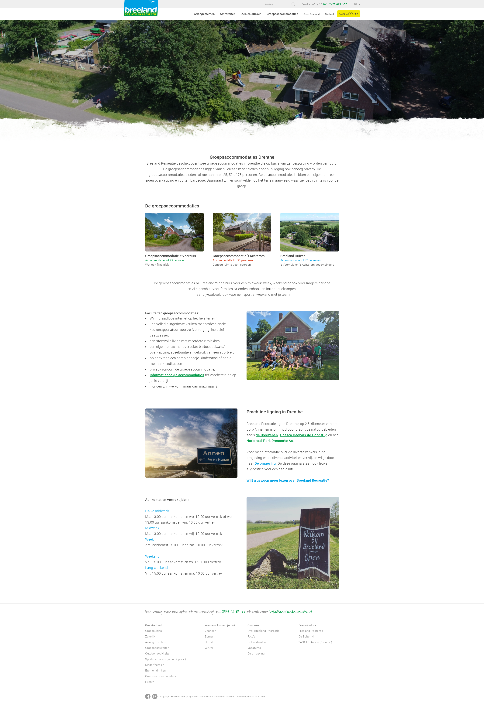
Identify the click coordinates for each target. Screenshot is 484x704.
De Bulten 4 (306, 636)
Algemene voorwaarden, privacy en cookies (210, 696)
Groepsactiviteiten (157, 648)
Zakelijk (150, 636)
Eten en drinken (251, 14)
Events (149, 682)
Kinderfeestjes (154, 665)
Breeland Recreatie (311, 631)
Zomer (209, 636)
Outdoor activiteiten (158, 653)
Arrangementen (204, 14)
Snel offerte (348, 14)
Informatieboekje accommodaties (177, 375)
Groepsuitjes (153, 631)
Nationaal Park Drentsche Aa (270, 441)
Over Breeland (311, 14)
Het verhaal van (257, 642)
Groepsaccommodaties (282, 14)
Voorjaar (210, 631)
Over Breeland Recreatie (263, 631)
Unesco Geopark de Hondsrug (303, 435)
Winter (209, 648)
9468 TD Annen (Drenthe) (315, 642)
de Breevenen (267, 435)
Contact (329, 14)
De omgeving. (266, 463)
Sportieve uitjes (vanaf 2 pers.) (165, 659)
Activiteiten (227, 14)
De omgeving (256, 653)
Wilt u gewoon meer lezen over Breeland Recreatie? (288, 480)
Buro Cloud (254, 696)
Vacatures (254, 648)
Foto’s (251, 636)
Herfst (209, 642)
